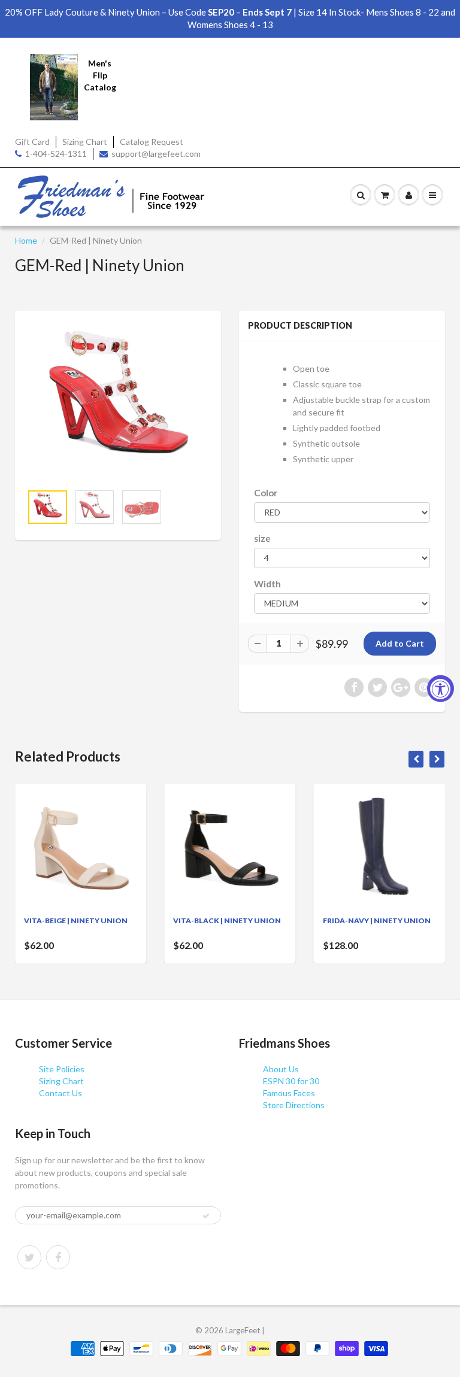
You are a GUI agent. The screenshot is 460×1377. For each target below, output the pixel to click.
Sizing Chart (84, 142)
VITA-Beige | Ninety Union (76, 920)
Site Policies (61, 1069)
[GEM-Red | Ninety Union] (118, 403)
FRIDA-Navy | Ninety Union (377, 920)
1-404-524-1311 (56, 153)
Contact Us (60, 1093)
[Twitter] (29, 1257)
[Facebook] (58, 1257)
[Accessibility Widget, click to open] (440, 688)
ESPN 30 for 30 (291, 1081)
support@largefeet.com (156, 153)
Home (26, 240)
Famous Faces (289, 1093)
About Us (281, 1069)
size (262, 538)
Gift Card (32, 142)
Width (267, 583)
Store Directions (294, 1105)
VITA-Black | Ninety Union (227, 920)
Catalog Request (151, 142)
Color (265, 492)
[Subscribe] (206, 1216)
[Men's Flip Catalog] (54, 86)
